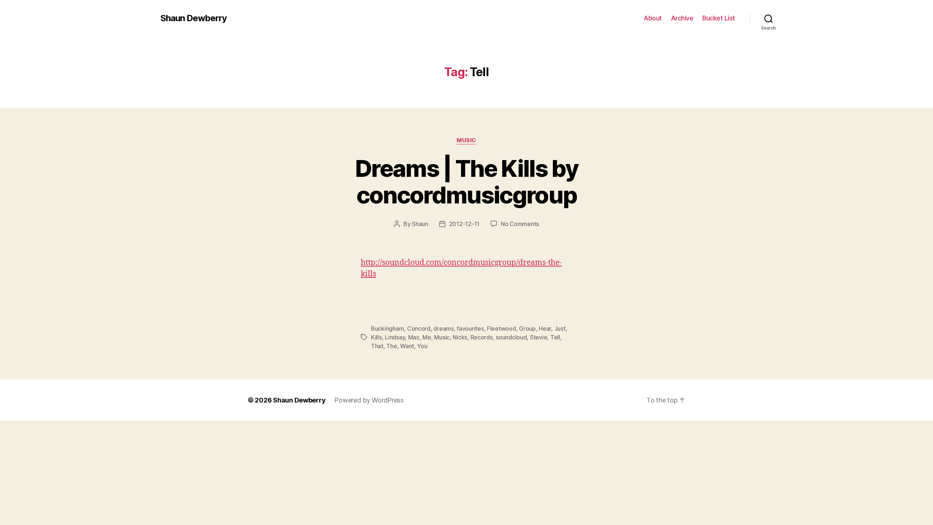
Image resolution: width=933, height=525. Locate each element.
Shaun (420, 224)
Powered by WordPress (369, 400)
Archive (682, 18)
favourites (470, 328)
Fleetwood (501, 328)
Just (560, 328)
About (653, 18)
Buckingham (387, 328)
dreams (443, 328)
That (377, 346)
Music (466, 140)
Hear (545, 328)
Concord (418, 328)
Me (426, 337)
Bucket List (718, 18)
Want (407, 346)
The (391, 346)
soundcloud (511, 337)
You (422, 346)
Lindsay (395, 337)
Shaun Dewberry (193, 18)
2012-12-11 (464, 224)
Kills (376, 337)
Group (527, 328)
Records (482, 337)
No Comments (520, 224)
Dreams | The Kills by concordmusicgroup (466, 181)
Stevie (538, 337)
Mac (413, 337)
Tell (555, 337)
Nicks (460, 337)
